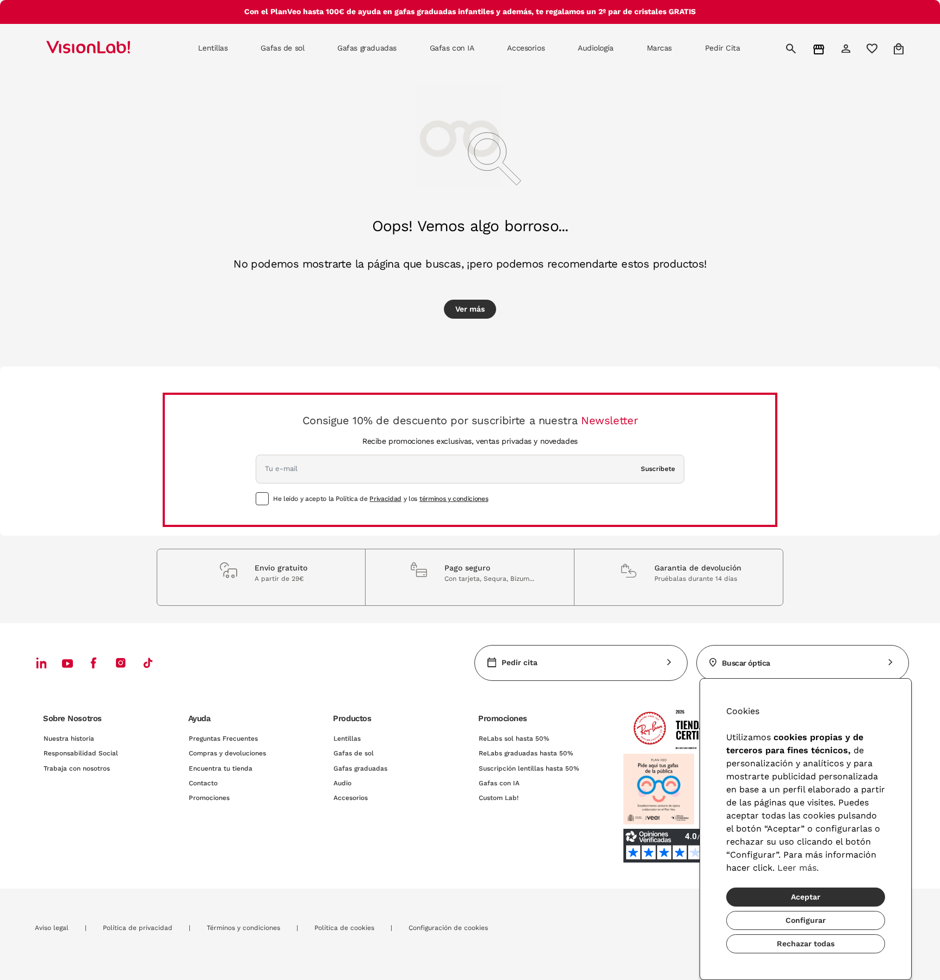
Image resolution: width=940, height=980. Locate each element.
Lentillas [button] (212, 48)
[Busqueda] (792, 48)
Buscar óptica (746, 663)
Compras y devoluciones (227, 753)
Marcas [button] (659, 48)
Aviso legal (52, 928)
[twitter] (67, 662)
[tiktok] (147, 662)
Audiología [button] (596, 48)
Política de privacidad (137, 928)
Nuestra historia (69, 738)
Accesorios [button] (526, 48)
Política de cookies (344, 928)
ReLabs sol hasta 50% (514, 738)
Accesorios (350, 798)
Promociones (209, 798)
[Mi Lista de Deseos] (873, 48)
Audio (342, 783)
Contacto (203, 783)
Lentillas (347, 738)
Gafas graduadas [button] (367, 48)
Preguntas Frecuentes (223, 738)
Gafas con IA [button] (452, 48)
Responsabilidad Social (81, 753)
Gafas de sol (353, 753)
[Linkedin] (41, 662)
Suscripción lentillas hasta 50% (529, 768)
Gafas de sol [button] (282, 48)
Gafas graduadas (360, 768)
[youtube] (120, 662)
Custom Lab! (498, 798)
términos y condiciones (453, 499)
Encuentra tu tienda (220, 768)
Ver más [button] (470, 309)
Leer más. (798, 868)
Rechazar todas (805, 943)
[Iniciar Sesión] (847, 48)
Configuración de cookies (448, 928)
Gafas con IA (499, 783)
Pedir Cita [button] (722, 48)
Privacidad (385, 499)
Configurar (806, 920)
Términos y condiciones (243, 928)
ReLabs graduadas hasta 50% (526, 753)
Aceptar (805, 896)
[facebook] (93, 662)
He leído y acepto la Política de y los (380, 499)
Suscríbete (658, 469)
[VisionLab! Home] (107, 48)
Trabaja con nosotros (77, 768)
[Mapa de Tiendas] (820, 48)
